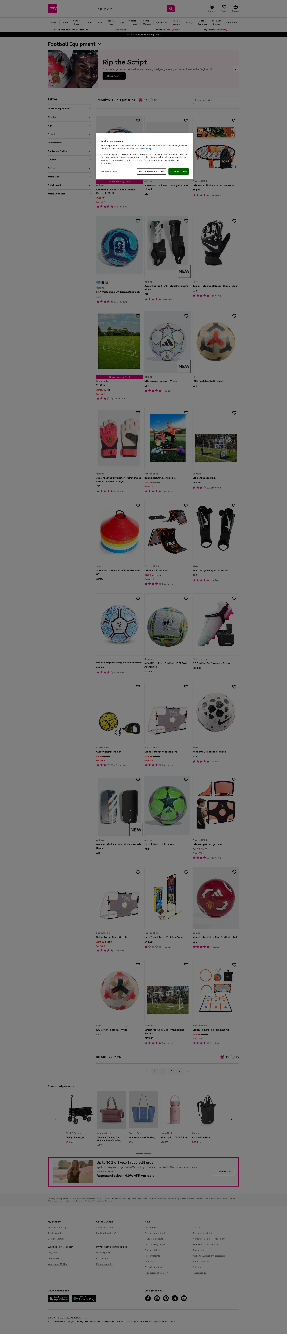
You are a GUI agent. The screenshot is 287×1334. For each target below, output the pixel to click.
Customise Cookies (108, 171)
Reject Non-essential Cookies (152, 171)
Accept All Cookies (178, 171)
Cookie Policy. (145, 148)
